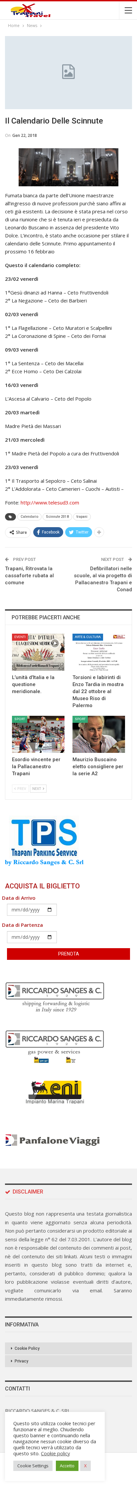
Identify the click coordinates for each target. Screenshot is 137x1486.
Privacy (21, 1361)
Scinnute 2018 (57, 516)
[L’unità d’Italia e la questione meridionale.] (38, 652)
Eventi (20, 637)
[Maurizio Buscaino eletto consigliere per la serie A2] (98, 734)
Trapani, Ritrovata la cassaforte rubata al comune (29, 576)
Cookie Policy (27, 1348)
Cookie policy (55, 1453)
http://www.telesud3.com (49, 502)
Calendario (29, 516)
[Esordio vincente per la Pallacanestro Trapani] (38, 734)
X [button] (85, 1466)
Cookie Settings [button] (33, 1466)
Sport (19, 719)
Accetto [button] (67, 1466)
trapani (81, 516)
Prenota (68, 954)
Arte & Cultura (88, 637)
